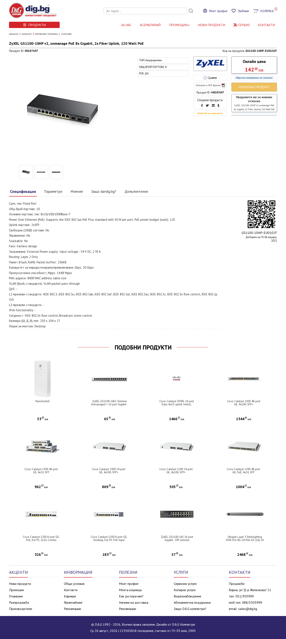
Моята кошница (130, 590)
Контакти (70, 590)
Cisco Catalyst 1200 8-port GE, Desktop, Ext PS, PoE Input (109, 538)
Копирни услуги (185, 590)
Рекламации (72, 609)
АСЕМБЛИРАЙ (150, 25)
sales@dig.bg (247, 609)
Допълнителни (136, 191)
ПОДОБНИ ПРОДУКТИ (143, 347)
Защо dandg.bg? (103, 191)
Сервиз (243, 25)
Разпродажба (19, 602)
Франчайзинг (73, 602)
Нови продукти (20, 584)
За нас (126, 25)
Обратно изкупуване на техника (254, 77)
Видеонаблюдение (187, 596)
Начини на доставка (133, 602)
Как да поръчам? (131, 596)
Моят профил (128, 584)
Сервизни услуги (185, 584)
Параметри (53, 191)
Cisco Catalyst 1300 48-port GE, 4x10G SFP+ (243, 402)
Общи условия (74, 584)
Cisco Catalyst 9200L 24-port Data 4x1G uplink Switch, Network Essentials (176, 404)
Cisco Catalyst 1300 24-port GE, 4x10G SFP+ (108, 470)
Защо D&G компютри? (190, 609)
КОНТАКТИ (266, 25)
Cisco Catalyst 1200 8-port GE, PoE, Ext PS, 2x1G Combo (41, 538)
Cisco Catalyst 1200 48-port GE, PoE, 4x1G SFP (243, 470)
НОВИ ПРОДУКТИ (211, 25)
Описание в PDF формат (208, 85)
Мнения (77, 191)
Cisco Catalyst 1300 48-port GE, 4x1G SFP (41, 470)
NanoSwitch (42, 401)
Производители (20, 609)
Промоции (178, 25)
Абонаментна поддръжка (192, 602)
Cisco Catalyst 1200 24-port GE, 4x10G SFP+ (176, 470)
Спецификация (23, 191)
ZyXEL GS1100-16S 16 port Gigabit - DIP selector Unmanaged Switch (177, 540)
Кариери (70, 596)
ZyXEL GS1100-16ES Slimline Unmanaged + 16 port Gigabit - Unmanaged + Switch (109, 404)
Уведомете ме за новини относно (254, 103)
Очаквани (16, 596)
